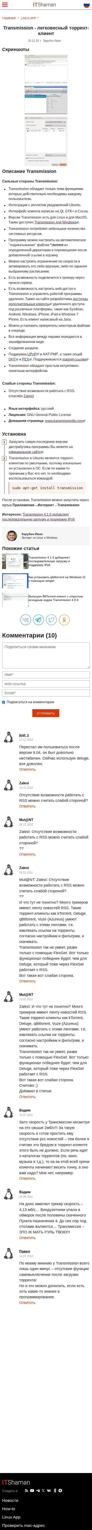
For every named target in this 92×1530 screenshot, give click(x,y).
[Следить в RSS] (26, 1490)
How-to (8, 1509)
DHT (12, 359)
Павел (24, 1251)
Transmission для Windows (55, 222)
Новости (10, 1500)
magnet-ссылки (74, 359)
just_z (24, 735)
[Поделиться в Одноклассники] (64, 620)
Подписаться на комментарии (30, 702)
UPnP (32, 354)
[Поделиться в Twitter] (51, 620)
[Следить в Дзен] (60, 1491)
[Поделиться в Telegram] (38, 620)
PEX (25, 359)
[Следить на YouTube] (32, 1490)
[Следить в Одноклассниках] (55, 1491)
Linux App (11, 1517)
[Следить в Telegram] (38, 1490)
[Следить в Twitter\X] (43, 1490)
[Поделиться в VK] (25, 620)
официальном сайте (25, 452)
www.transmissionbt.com (64, 421)
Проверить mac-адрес (23, 1525)
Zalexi (28, 396)
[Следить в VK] (49, 1491)
